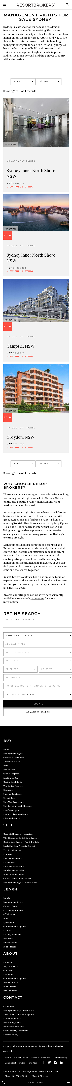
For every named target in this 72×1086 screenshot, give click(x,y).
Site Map (33, 1063)
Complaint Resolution (15, 1063)
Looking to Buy (10, 778)
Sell (8, 825)
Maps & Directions (41, 1076)
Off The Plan (9, 914)
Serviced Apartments (13, 910)
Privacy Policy (21, 1057)
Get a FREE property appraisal (17, 834)
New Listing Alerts (12, 1022)
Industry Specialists (12, 794)
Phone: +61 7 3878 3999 (16, 1076)
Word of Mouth (10, 982)
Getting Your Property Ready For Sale (21, 842)
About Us (7, 962)
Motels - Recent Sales (13, 870)
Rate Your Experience (13, 802)
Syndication (8, 922)
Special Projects (11, 773)
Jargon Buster (10, 942)
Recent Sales (9, 798)
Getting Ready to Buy (13, 782)
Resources (8, 790)
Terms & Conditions (41, 1057)
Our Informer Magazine (14, 926)
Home (8, 1057)
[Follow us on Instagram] (55, 1062)
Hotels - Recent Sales (13, 874)
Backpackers (9, 769)
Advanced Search (11, 818)
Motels (6, 898)
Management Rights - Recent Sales (20, 882)
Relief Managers (11, 810)
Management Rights (13, 753)
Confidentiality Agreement (15, 1030)
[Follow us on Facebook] (44, 1062)
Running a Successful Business (17, 806)
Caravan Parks (10, 906)
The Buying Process (13, 786)
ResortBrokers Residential (15, 814)
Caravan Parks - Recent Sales (17, 878)
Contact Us (8, 1006)
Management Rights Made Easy (18, 1010)
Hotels (6, 765)
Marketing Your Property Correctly (19, 846)
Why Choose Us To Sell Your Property (21, 838)
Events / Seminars (12, 934)
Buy (7, 741)
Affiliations (8, 974)
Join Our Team (10, 990)
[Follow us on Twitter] (49, 1062)
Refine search (36, 1082)
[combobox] (23, 81)
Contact (13, 997)
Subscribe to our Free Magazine (18, 1014)
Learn (10, 889)
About (10, 954)
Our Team (8, 970)
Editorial (7, 930)
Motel (6, 749)
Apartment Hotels (11, 761)
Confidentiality (60, 1057)
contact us (37, 598)
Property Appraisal (12, 1018)
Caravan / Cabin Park (13, 757)
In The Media (9, 946)
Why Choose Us (10, 966)
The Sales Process (12, 850)
